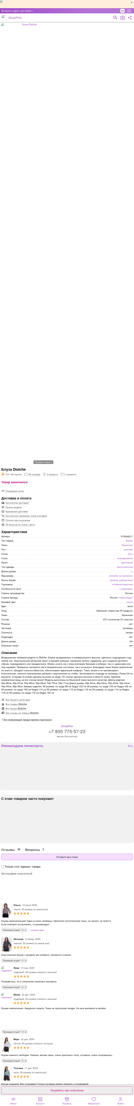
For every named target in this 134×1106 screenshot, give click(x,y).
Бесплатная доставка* (17, 502)
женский (128, 549)
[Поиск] (115, 18)
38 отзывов (34, 474)
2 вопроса (52, 474)
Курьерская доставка (17, 511)
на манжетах (126, 575)
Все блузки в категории (18, 699)
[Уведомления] (130, 11)
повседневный (125, 558)
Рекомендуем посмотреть (22, 746)
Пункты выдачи (14, 507)
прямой (114, 580)
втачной (113, 575)
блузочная (127, 545)
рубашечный (126, 580)
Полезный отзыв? (14, 930)
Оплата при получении (18, 520)
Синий (129, 602)
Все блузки (16, 708)
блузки (129, 540)
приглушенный (125, 566)
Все (130, 746)
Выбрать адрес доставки (16, 11)
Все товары (16, 704)
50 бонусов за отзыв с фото (20, 524)
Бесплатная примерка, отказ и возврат (26, 515)
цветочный (127, 562)
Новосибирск (126, 597)
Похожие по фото (43, 462)
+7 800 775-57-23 (67, 731)
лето (130, 553)
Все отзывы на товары (22, 712)
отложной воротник (122, 584)
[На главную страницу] (4, 18)
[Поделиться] (129, 18)
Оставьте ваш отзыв (67, 856)
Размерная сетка (15, 491)
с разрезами (126, 588)
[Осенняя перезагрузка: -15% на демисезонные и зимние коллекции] (67, 4)
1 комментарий (36, 930)
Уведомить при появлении (67, 1090)
